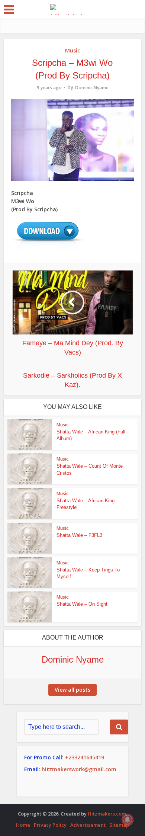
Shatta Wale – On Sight (82, 604)
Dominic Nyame (92, 87)
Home (23, 824)
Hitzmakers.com (107, 813)
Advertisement (88, 824)
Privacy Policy (50, 824)
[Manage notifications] (127, 820)
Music (72, 50)
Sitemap (119, 824)
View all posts (72, 689)
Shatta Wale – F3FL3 (79, 535)
